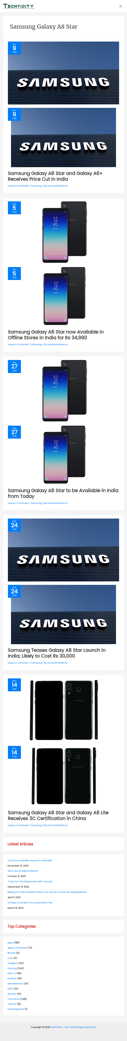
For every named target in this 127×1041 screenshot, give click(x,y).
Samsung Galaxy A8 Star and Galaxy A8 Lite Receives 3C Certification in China (58, 815)
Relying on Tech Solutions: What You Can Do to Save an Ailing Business (47, 892)
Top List (12, 1004)
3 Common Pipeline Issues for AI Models (30, 860)
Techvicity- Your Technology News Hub (73, 1027)
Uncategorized (16, 1009)
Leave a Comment (18, 185)
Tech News (14, 999)
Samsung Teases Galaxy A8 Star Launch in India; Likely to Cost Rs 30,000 (57, 653)
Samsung (36, 185)
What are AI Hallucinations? (23, 870)
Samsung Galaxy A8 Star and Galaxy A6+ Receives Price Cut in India (55, 176)
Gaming (12, 968)
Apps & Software (17, 947)
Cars (10, 958)
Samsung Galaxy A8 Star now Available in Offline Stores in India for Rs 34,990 (56, 335)
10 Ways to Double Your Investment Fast (30, 902)
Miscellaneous (15, 983)
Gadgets (13, 963)
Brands (11, 952)
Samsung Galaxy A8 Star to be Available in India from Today (63, 493)
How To (12, 973)
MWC (10, 988)
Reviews (12, 993)
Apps (10, 942)
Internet (12, 978)
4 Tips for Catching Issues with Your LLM (30, 881)
